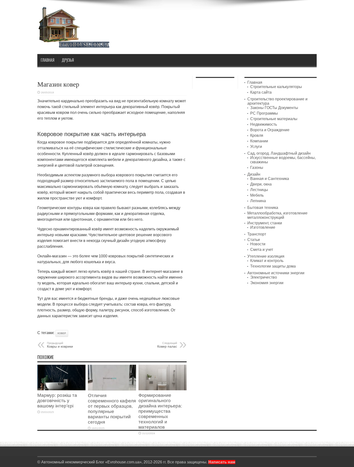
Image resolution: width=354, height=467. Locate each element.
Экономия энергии (266, 283)
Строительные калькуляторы (276, 87)
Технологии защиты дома (273, 266)
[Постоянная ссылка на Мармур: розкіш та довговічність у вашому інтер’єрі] (61, 389)
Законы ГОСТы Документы (274, 108)
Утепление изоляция (265, 256)
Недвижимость (263, 124)
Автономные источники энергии (275, 273)
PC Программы (264, 113)
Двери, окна (261, 184)
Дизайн (253, 174)
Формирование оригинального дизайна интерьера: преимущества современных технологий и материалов (160, 411)
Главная (47, 60)
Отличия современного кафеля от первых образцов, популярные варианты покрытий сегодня (112, 409)
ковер (62, 333)
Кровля (256, 135)
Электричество (263, 277)
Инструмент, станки (264, 223)
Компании (259, 141)
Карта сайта (261, 92)
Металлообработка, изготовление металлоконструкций (277, 215)
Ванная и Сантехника (269, 179)
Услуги (256, 146)
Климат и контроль (266, 261)
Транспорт (256, 234)
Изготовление (262, 227)
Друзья (68, 60)
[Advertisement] (229, 19)
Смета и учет (261, 249)
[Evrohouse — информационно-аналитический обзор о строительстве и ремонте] (73, 44)
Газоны (256, 167)
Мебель (257, 195)
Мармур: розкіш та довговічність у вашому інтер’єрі (57, 400)
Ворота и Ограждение (269, 130)
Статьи (253, 240)
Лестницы (259, 190)
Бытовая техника (262, 208)
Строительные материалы (273, 119)
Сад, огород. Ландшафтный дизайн (279, 153)
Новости (257, 244)
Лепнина (258, 201)
